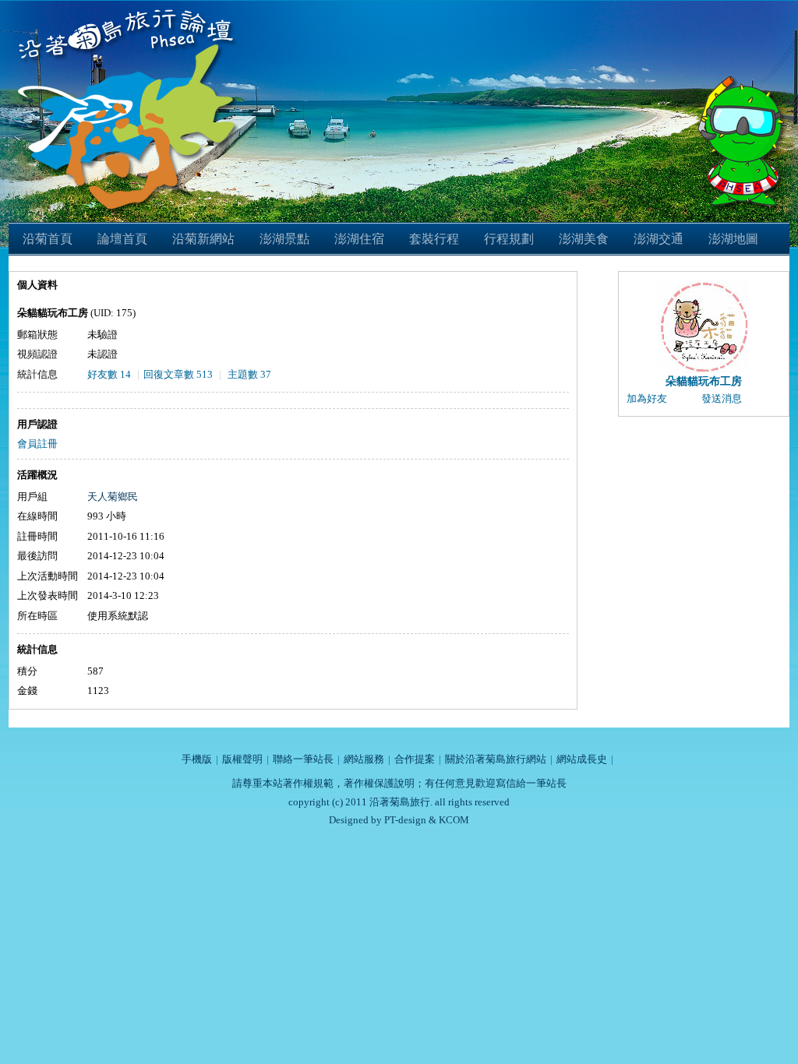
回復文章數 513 (178, 374)
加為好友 (647, 398)
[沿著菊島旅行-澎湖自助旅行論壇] (130, 9)
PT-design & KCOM (426, 820)
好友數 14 (109, 374)
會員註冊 (37, 443)
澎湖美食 (584, 238)
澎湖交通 (658, 238)
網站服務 (364, 759)
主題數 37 (249, 374)
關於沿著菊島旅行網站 (495, 759)
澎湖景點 (284, 238)
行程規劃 (509, 238)
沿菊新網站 (203, 238)
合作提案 (414, 759)
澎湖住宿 (359, 238)
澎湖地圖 (733, 238)
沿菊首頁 (47, 238)
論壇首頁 (122, 238)
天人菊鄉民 (112, 496)
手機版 (197, 759)
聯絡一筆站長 (303, 759)
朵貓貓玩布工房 (704, 381)
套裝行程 (434, 238)
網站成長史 (581, 759)
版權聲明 (242, 759)
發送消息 (721, 398)
